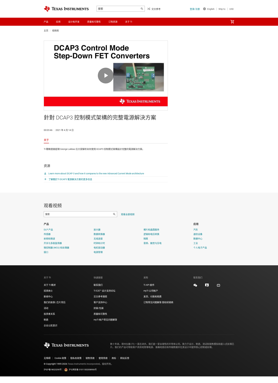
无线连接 (98, 238)
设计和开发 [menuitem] (73, 21)
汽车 (195, 229)
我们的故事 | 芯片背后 (54, 302)
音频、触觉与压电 (153, 243)
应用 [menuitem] (58, 21)
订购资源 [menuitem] (112, 21)
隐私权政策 (76, 358)
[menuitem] (232, 22)
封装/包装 (99, 308)
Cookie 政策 (60, 358)
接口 (46, 252)
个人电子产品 (200, 247)
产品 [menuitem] (46, 21)
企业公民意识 (50, 325)
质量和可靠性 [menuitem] (94, 21)
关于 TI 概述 (50, 285)
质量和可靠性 (101, 314)
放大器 (97, 229)
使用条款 (103, 358)
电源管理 (98, 252)
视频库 (55, 30)
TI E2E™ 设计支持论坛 (104, 290)
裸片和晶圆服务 (151, 229)
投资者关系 (49, 314)
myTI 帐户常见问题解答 (105, 319)
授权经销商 (167, 302)
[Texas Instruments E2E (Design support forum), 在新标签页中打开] (207, 286)
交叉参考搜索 (100, 296)
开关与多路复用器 (53, 243)
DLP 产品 (48, 229)
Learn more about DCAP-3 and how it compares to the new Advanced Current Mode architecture (96, 173)
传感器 (47, 234)
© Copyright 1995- (55, 364)
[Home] (66, 9)
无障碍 (47, 358)
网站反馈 (124, 358)
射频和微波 (49, 238)
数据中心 (197, 238)
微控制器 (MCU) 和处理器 (56, 247)
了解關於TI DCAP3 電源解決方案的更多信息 (70, 179)
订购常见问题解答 (153, 302)
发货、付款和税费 (153, 296)
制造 (46, 319)
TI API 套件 (149, 285)
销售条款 (90, 358)
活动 (46, 308)
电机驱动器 (99, 247)
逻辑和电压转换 (151, 234)
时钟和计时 (99, 243)
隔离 (146, 238)
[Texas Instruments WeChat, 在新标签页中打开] (195, 286)
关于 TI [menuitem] (128, 21)
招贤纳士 (48, 290)
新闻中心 (48, 296)
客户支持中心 (100, 302)
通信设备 (197, 234)
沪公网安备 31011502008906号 (83, 370)
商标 (114, 358)
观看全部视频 (127, 214)
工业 (195, 243)
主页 (46, 30)
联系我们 (98, 285)
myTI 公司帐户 (151, 290)
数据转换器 (99, 234)
